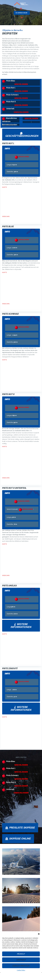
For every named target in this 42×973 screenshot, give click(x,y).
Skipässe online (20, 838)
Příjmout (21, 954)
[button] (39, 934)
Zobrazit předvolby (21, 966)
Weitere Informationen (21, 626)
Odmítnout (21, 960)
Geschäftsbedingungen (21, 135)
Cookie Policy (21, 970)
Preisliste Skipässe (22, 827)
